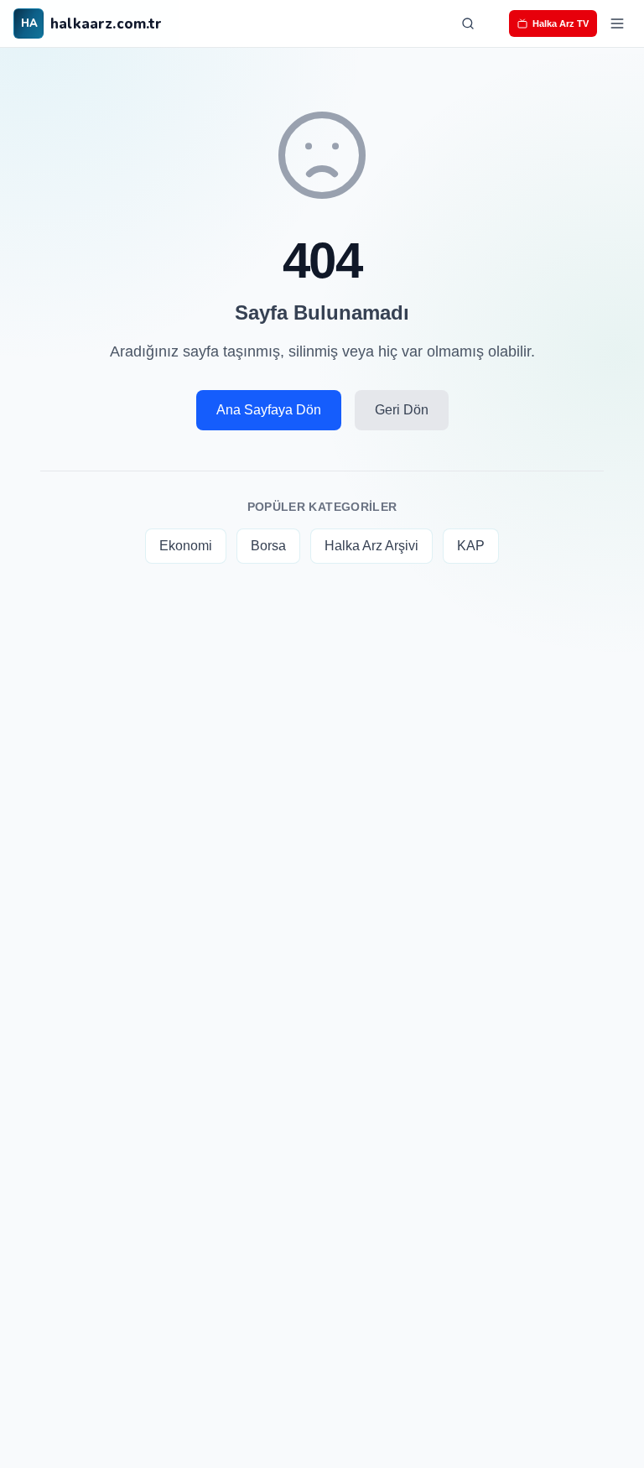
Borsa (268, 546)
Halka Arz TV (560, 23)
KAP (471, 546)
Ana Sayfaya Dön (268, 410)
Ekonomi (185, 546)
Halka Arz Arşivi (371, 546)
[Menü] (617, 23)
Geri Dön (401, 410)
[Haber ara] (467, 23)
